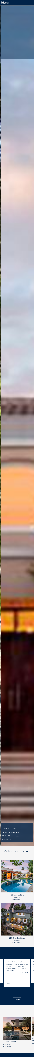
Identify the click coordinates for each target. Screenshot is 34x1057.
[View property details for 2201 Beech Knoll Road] (17, 919)
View (18, 32)
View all (17, 999)
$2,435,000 (17, 897)
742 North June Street (17, 895)
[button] (32, 2)
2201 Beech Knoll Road (17, 938)
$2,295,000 (17, 940)
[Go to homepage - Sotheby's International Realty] (5, 2)
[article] (17, 975)
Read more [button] (23, 972)
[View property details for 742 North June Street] (17, 876)
